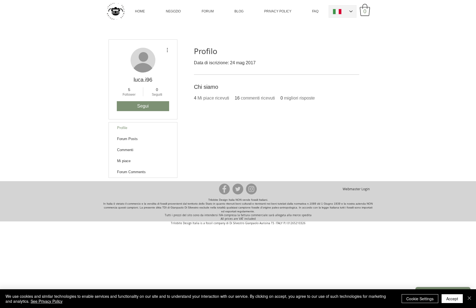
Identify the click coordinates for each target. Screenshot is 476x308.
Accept (452, 298)
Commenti (125, 150)
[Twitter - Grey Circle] (237, 189)
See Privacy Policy (47, 301)
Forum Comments (131, 172)
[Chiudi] (469, 299)
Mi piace (124, 161)
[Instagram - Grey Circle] (251, 189)
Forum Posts (127, 139)
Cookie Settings (420, 298)
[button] (173, 11)
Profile (122, 128)
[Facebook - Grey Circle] (224, 189)
